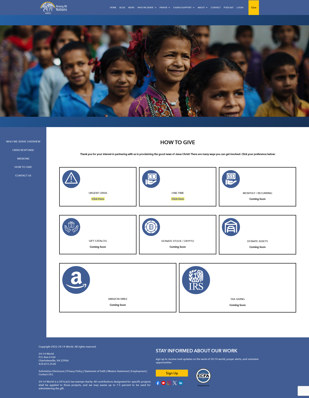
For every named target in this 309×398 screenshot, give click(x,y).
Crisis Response (23, 150)
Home (113, 7)
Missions (23, 158)
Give (253, 7)
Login (240, 7)
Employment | (139, 371)
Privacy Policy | (75, 371)
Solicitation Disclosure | (52, 371)
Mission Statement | (119, 371)
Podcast (229, 7)
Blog (122, 7)
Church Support (182, 7)
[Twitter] (175, 384)
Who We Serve (145, 7)
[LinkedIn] (180, 384)
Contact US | (46, 374)
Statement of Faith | (96, 371)
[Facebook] (158, 384)
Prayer (163, 7)
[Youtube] (163, 384)
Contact (216, 7)
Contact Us (23, 175)
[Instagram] (169, 384)
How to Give (23, 167)
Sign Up (172, 373)
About (201, 7)
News (131, 7)
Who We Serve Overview (23, 141)
